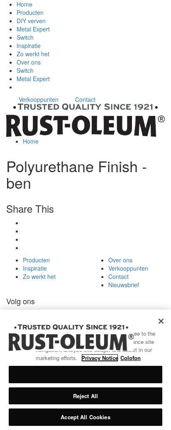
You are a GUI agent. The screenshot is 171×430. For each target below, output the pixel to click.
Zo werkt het (33, 54)
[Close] (161, 321)
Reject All (85, 396)
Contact (85, 99)
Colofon (130, 358)
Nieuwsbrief (123, 285)
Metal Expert (33, 29)
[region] (85, 370)
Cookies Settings (85, 374)
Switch (25, 37)
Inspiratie (29, 45)
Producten (30, 12)
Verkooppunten (39, 99)
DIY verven (31, 21)
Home (24, 4)
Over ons (29, 62)
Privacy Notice (99, 358)
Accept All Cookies (85, 417)
